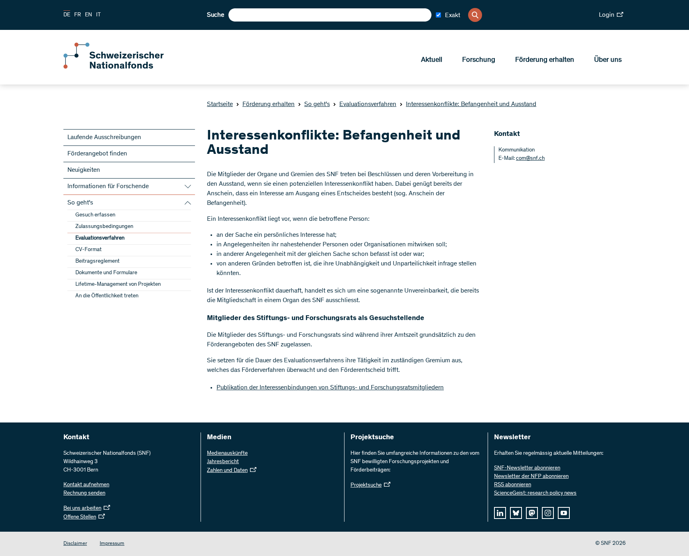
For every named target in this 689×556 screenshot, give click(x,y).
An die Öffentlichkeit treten (106, 296)
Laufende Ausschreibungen (104, 137)
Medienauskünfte (227, 453)
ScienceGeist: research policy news (535, 493)
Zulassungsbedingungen (104, 227)
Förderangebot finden (97, 154)
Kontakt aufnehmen (86, 485)
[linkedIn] (500, 513)
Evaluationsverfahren (367, 104)
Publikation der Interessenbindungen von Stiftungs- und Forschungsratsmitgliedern (330, 388)
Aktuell (431, 60)
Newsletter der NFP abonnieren (531, 476)
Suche (215, 15)
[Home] (121, 67)
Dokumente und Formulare (106, 273)
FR (77, 15)
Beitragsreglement (97, 261)
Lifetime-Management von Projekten (118, 284)
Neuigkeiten (83, 170)
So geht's (317, 104)
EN (88, 15)
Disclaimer (75, 543)
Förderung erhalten (544, 60)
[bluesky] (516, 513)
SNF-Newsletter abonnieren (527, 468)
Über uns (608, 60)
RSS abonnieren (512, 485)
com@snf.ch (530, 158)
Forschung (478, 60)
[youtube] (564, 513)
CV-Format (88, 250)
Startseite (220, 104)
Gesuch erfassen (95, 215)
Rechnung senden (84, 493)
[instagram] (548, 513)
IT (98, 15)
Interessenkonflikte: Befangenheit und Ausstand (471, 104)
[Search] (475, 15)
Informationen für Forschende (108, 186)
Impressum (112, 543)
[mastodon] (532, 513)
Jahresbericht (223, 462)
